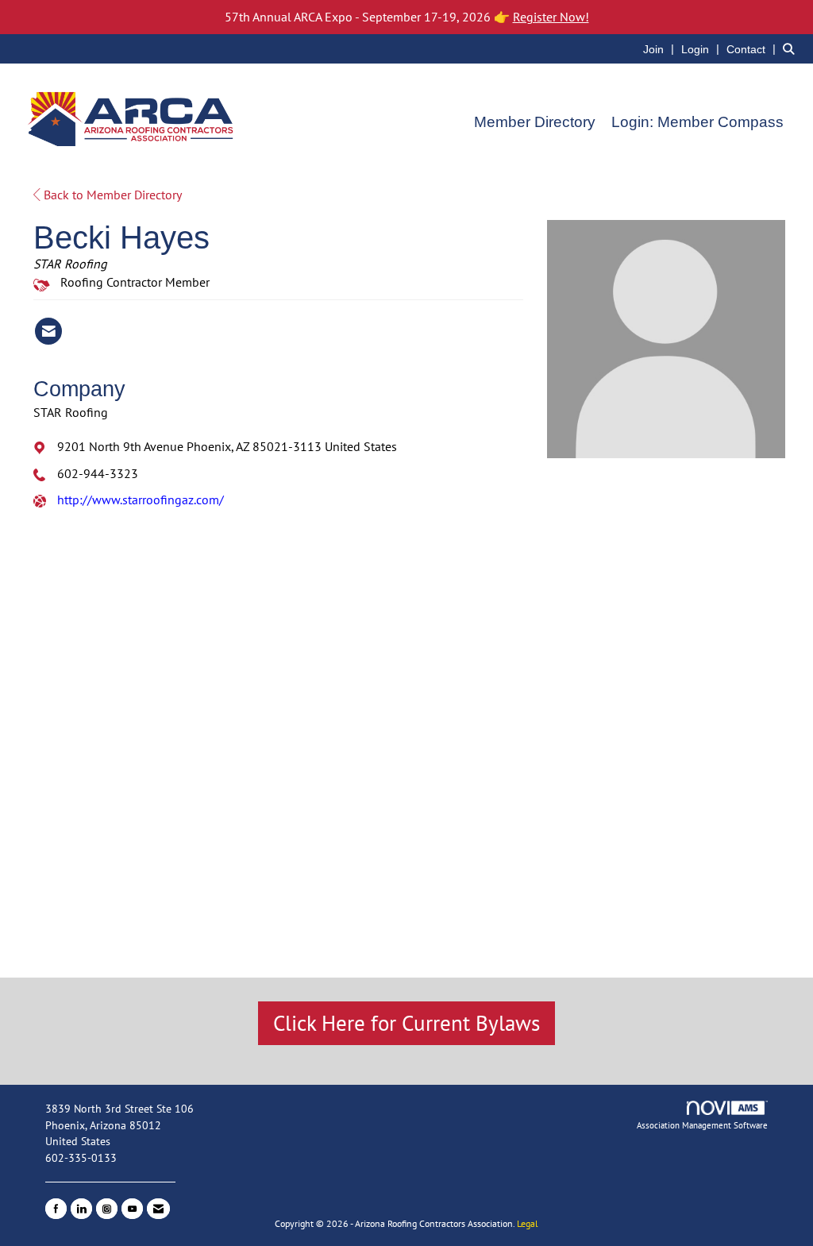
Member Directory (534, 122)
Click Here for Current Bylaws (406, 1023)
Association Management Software (702, 1125)
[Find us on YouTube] (132, 1208)
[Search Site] (792, 48)
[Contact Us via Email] (158, 1208)
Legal (527, 1223)
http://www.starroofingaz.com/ (140, 499)
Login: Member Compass (697, 122)
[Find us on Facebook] (56, 1208)
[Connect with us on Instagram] (107, 1208)
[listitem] (660, 48)
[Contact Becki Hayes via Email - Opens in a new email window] (48, 331)
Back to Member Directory (111, 195)
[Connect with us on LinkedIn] (81, 1208)
